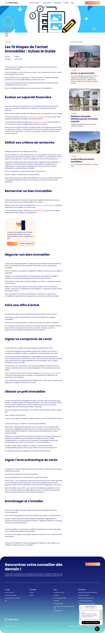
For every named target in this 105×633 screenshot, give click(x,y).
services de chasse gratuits (44, 205)
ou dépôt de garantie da (48, 373)
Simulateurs (57, 3)
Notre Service (47, 3)
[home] (11, 3)
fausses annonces (39, 210)
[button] (35, 3)
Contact (66, 3)
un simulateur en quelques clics (38, 117)
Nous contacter (12, 243)
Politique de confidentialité (75, 626)
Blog (72, 3)
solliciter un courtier (39, 122)
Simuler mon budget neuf (27, 243)
